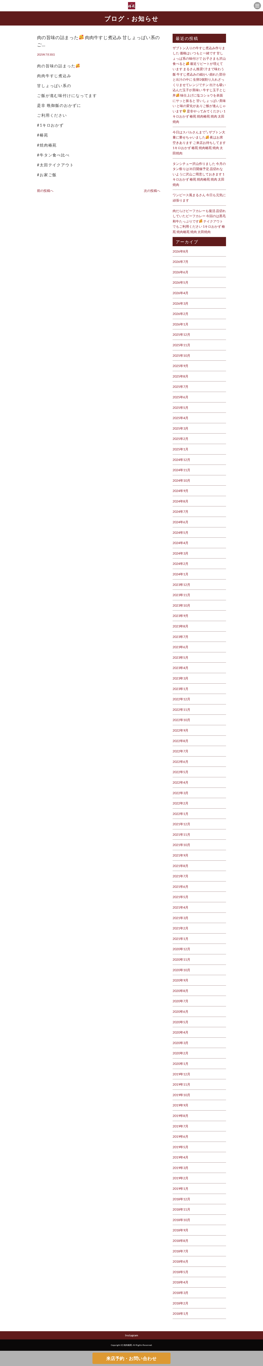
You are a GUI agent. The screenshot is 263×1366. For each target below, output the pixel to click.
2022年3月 (180, 793)
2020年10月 (181, 970)
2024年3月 (180, 553)
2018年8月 (180, 1240)
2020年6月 (180, 1011)
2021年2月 (180, 928)
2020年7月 (180, 1001)
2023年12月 (181, 584)
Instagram (131, 1335)
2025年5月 (180, 407)
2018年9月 (180, 1230)
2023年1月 (180, 689)
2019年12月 (181, 1074)
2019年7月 (180, 1126)
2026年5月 (180, 282)
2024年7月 (180, 511)
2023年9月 (180, 616)
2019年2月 (180, 1178)
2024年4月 (180, 543)
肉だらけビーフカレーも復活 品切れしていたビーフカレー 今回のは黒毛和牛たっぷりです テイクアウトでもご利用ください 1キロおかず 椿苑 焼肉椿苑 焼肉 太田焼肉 (199, 221)
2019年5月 (180, 1147)
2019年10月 (181, 1095)
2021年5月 (180, 897)
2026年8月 (180, 251)
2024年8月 (180, 501)
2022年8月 (180, 741)
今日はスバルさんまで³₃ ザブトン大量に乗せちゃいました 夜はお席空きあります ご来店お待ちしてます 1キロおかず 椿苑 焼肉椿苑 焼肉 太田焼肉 (199, 142)
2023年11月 (181, 595)
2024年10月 (181, 480)
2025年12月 (181, 334)
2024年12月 (181, 460)
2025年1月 (180, 449)
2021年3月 (180, 918)
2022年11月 (181, 709)
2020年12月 (181, 949)
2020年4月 (180, 1032)
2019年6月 (180, 1136)
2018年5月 (180, 1272)
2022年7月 (180, 751)
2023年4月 (180, 668)
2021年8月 (180, 866)
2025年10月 (181, 355)
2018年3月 (180, 1293)
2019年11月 (181, 1084)
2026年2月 (180, 314)
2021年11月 (181, 834)
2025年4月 (180, 418)
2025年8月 (180, 376)
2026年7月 (180, 261)
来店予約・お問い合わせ (131, 1358)
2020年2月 (180, 1053)
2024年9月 (180, 491)
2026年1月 (180, 324)
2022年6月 (180, 761)
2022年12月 (181, 699)
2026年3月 (180, 303)
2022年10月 (181, 720)
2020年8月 (180, 991)
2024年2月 (180, 563)
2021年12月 (181, 824)
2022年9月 (180, 730)
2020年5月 (180, 1022)
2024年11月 (181, 470)
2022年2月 (180, 803)
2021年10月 (181, 845)
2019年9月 (180, 1105)
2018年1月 (180, 1313)
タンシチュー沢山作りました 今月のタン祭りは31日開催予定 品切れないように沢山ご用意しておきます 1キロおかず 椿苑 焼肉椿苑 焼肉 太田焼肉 (199, 174)
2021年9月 (180, 855)
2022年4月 (180, 782)
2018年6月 (180, 1261)
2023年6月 (180, 647)
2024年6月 (180, 522)
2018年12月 (181, 1199)
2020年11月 (181, 959)
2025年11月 (181, 345)
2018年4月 (180, 1282)
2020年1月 (180, 1063)
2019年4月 (180, 1157)
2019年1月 (180, 1188)
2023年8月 (180, 626)
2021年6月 (180, 886)
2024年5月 (180, 532)
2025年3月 (180, 428)
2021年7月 (180, 876)
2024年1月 (180, 574)
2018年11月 (181, 1209)
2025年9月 (180, 366)
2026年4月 (180, 293)
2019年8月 (180, 1116)
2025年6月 (180, 397)
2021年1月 (180, 939)
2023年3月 (180, 678)
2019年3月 (180, 1168)
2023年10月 (181, 605)
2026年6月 (180, 272)
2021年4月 (180, 907)
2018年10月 (181, 1220)
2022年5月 (180, 772)
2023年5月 (180, 657)
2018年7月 (180, 1251)
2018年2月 (180, 1303)
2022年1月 (180, 814)
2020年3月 (180, 1043)
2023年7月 (180, 637)
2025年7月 (180, 386)
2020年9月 (180, 980)
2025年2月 (180, 439)
